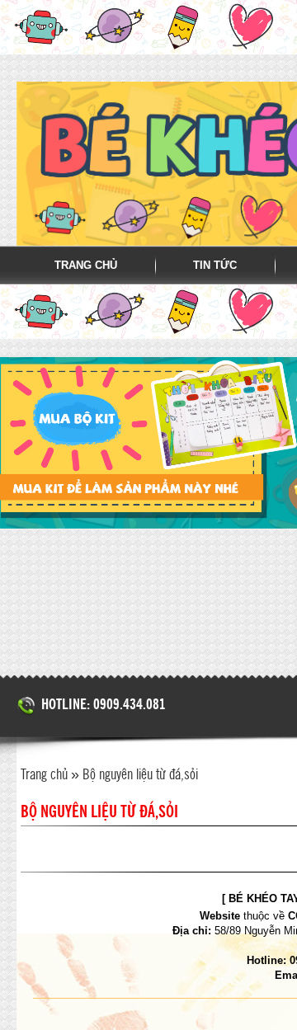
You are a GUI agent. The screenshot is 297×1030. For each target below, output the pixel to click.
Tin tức (215, 265)
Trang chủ (85, 265)
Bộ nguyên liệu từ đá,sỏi (140, 775)
